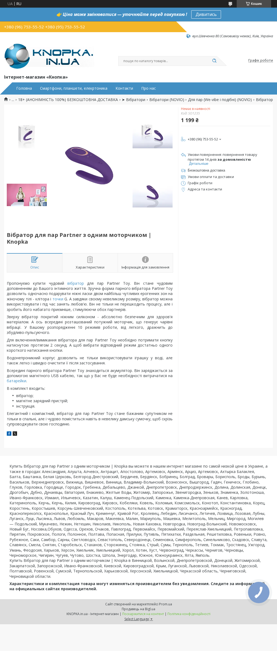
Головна (24, 88)
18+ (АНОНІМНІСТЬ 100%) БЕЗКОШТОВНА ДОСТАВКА (68, 99)
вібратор (75, 283)
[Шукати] (214, 61)
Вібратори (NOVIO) (166, 99)
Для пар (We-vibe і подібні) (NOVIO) (220, 99)
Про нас (148, 88)
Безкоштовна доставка (206, 170)
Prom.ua (165, 604)
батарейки (16, 380)
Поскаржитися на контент (143, 614)
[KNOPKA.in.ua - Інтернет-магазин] (49, 55)
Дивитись (206, 14)
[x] (15, 434)
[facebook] (9, 434)
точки (57, 298)
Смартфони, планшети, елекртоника (73, 88)
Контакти (124, 88)
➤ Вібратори (133, 99)
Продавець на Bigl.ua (138, 609)
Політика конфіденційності (188, 614)
